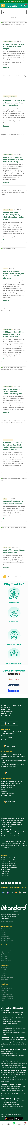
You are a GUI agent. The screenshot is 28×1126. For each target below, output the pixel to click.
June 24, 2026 (12, 268)
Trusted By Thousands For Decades (13, 1070)
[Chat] (14, 1123)
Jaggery (19, 1090)
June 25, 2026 (17, 209)
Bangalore (19, 1041)
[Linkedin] (20, 883)
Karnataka (6, 1053)
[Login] (8, 1123)
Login (8, 1124)
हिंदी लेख (5, 498)
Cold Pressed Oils (15, 1088)
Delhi (4, 1061)
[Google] (2, 883)
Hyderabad (12, 1039)
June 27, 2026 (17, 41)
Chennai (5, 1039)
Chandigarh (7, 1063)
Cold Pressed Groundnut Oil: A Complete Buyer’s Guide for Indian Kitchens (14, 103)
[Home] (3, 1123)
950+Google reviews (16, 1028)
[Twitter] (16, 883)
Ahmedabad (22, 1061)
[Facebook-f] (9, 883)
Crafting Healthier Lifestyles (11, 1085)
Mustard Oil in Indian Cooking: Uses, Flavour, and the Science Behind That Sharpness (13, 274)
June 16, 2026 (17, 439)
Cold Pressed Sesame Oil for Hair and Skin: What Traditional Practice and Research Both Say (12, 446)
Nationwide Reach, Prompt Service (13, 1050)
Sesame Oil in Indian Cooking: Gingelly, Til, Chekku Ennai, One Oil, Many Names (13, 215)
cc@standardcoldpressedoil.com (10, 914)
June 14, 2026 (11, 498)
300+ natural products (14, 1032)
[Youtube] (6, 883)
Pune (12, 1061)
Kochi (3, 1065)
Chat (14, 1124)
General (5, 268)
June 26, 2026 (6, 97)
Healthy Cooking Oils (8, 41)
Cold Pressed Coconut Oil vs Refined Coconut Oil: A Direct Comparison (13, 334)
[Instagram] (13, 883)
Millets (2, 1092)
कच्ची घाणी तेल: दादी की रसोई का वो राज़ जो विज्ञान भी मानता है (14, 551)
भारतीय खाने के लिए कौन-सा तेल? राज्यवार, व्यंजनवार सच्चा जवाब (13, 502)
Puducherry (8, 1065)
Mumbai (9, 1061)
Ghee (3, 1090)
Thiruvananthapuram (15, 1063)
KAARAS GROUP (13, 1114)
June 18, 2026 (17, 386)
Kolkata (16, 1061)
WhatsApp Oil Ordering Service (10, 1106)
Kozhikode (24, 1063)
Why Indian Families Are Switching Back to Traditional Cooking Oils (12, 391)
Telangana (10, 1055)
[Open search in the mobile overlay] (14, 12)
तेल (9, 547)
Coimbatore (14, 1065)
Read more (6, 67)
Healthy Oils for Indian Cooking (10, 96)
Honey (6, 1090)
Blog (16, 17)
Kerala (11, 1053)
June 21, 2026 (17, 329)
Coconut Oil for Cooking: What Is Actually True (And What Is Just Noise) (13, 159)
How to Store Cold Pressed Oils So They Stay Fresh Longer (13, 46)
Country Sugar (12, 1090)
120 (16, 577)
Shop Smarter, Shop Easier (10, 1099)
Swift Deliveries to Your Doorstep (13, 1037)
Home (12, 17)
